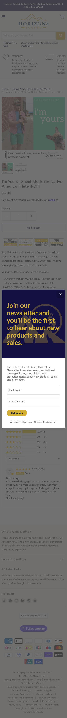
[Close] (60, 294)
